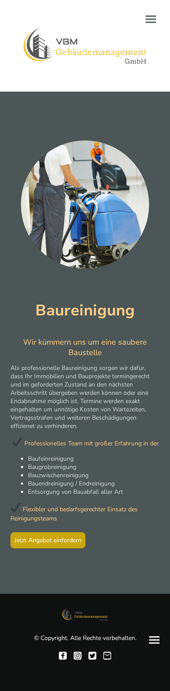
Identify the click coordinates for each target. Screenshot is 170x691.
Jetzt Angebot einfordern (48, 540)
